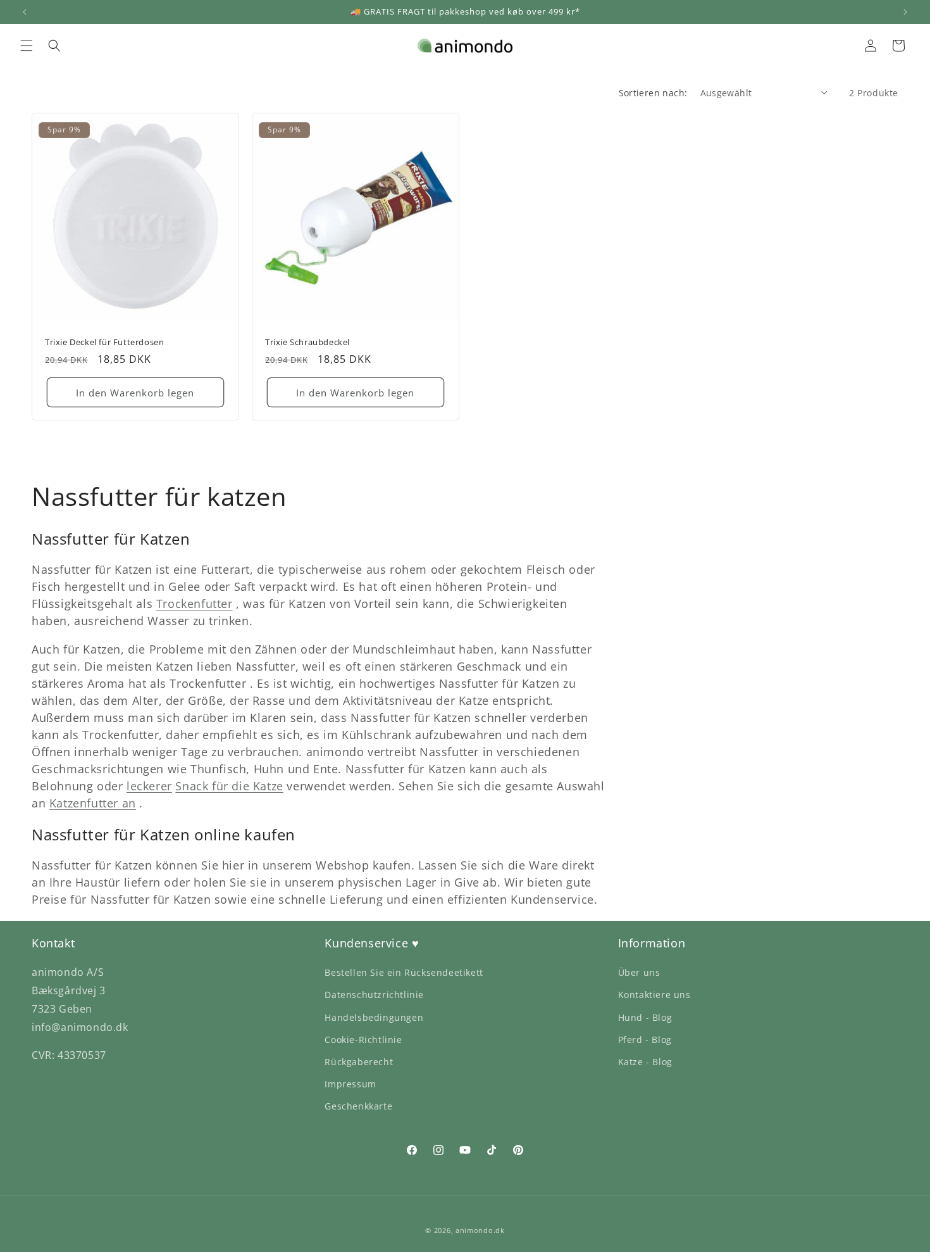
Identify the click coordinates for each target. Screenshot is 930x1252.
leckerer (149, 786)
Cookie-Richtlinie (363, 1040)
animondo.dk (480, 1230)
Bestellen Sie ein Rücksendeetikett (404, 972)
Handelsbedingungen (374, 1017)
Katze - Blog (645, 1062)
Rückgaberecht (359, 1062)
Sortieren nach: (653, 93)
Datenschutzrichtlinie (374, 995)
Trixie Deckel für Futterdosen (104, 342)
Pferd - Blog (645, 1040)
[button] (26, 46)
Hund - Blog (645, 1017)
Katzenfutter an (92, 803)
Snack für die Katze (229, 786)
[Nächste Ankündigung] (905, 12)
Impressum (350, 1084)
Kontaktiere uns (654, 995)
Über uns (639, 972)
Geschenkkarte (358, 1106)
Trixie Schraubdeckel (307, 342)
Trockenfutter (194, 603)
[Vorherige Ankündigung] (25, 12)
